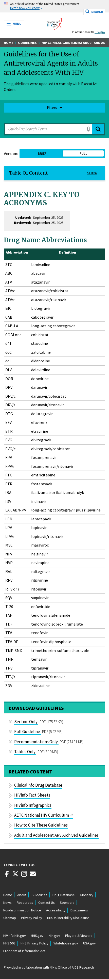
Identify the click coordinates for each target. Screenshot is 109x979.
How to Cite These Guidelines (41, 825)
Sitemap (9, 917)
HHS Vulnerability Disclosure (68, 917)
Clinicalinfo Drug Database (38, 785)
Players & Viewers (79, 935)
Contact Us (46, 902)
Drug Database (63, 895)
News (7, 902)
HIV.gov (100, 32)
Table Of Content (28, 173)
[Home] (54, 22)
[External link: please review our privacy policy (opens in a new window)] (15, 876)
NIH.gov (54, 935)
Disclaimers (79, 910)
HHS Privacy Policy (34, 943)
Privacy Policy (31, 917)
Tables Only (24, 751)
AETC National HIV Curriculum (41, 815)
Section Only (26, 721)
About (21, 895)
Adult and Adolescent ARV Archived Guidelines (56, 835)
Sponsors (67, 902)
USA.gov (89, 943)
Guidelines (27, 42)
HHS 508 (9, 943)
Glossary (86, 895)
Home (8, 42)
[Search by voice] (88, 129)
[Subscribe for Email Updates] (33, 876)
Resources (25, 902)
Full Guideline (27, 731)
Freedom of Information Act (24, 951)
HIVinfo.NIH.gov (14, 935)
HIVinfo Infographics (32, 805)
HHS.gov (37, 935)
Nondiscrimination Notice (22, 910)
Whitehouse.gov (65, 943)
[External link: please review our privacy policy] (7, 876)
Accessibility (55, 910)
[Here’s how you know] (54, 6)
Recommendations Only (36, 741)
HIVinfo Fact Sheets (32, 795)
